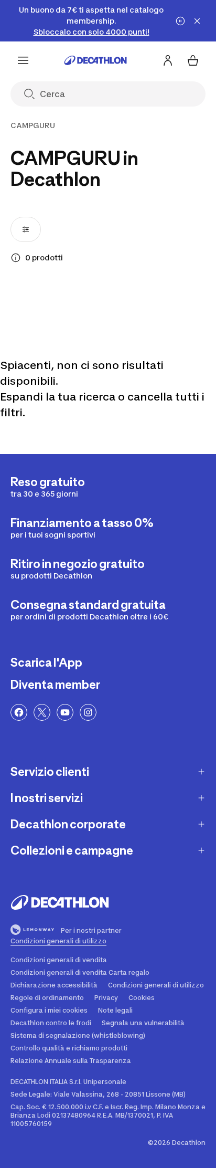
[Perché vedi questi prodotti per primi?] (15, 257)
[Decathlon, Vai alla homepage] (95, 60)
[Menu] (23, 60)
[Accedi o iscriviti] (167, 60)
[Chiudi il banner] (197, 21)
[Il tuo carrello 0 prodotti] (193, 60)
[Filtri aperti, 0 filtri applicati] (25, 229)
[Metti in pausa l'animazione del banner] (180, 21)
